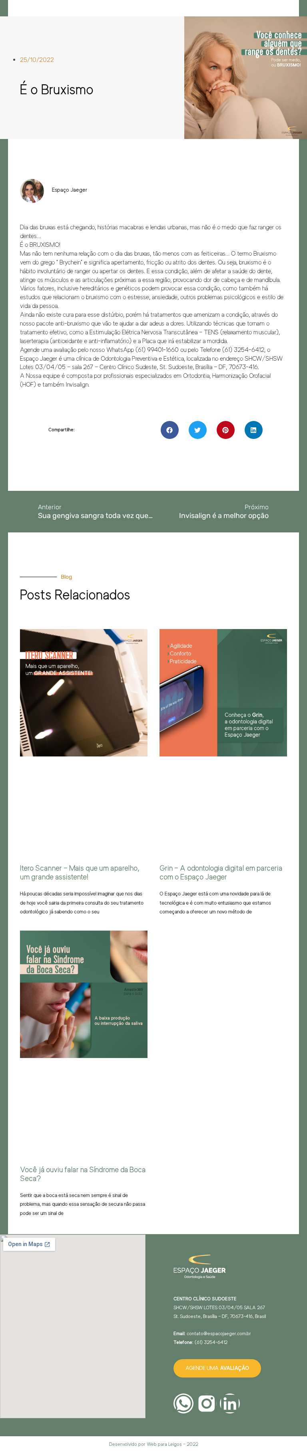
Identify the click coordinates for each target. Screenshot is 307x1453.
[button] (170, 430)
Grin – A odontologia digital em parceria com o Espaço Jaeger (220, 872)
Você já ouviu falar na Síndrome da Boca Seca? (83, 1174)
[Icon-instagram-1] (207, 1403)
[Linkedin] (230, 1403)
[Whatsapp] (183, 1403)
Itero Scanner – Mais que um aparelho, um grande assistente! (80, 872)
